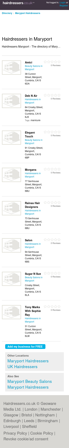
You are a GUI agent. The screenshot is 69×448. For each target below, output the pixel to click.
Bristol (26, 415)
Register (64, 5)
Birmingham (48, 420)
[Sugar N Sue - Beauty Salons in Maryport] (11, 284)
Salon (28, 240)
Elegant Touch (30, 134)
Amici (28, 62)
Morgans (30, 169)
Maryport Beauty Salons (29, 381)
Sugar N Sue (33, 274)
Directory (7, 13)
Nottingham (45, 415)
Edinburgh (12, 420)
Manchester (51, 409)
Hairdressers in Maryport (33, 101)
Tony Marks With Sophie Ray (33, 311)
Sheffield (29, 426)
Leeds (29, 420)
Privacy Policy (15, 433)
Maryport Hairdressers (27, 13)
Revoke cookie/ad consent (25, 438)
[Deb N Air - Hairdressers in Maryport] (11, 107)
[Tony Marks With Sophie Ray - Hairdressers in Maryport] (11, 318)
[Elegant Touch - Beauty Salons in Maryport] (11, 143)
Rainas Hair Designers (32, 205)
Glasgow (10, 415)
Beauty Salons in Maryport (34, 67)
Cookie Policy (41, 433)
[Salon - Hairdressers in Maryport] (11, 251)
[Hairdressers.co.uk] (18, 5)
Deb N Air (31, 96)
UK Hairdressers (22, 366)
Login (63, 2)
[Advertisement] (30, 23)
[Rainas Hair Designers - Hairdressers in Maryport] (11, 214)
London (31, 409)
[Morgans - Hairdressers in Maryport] (11, 181)
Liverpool (11, 426)
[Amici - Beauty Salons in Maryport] (11, 73)
